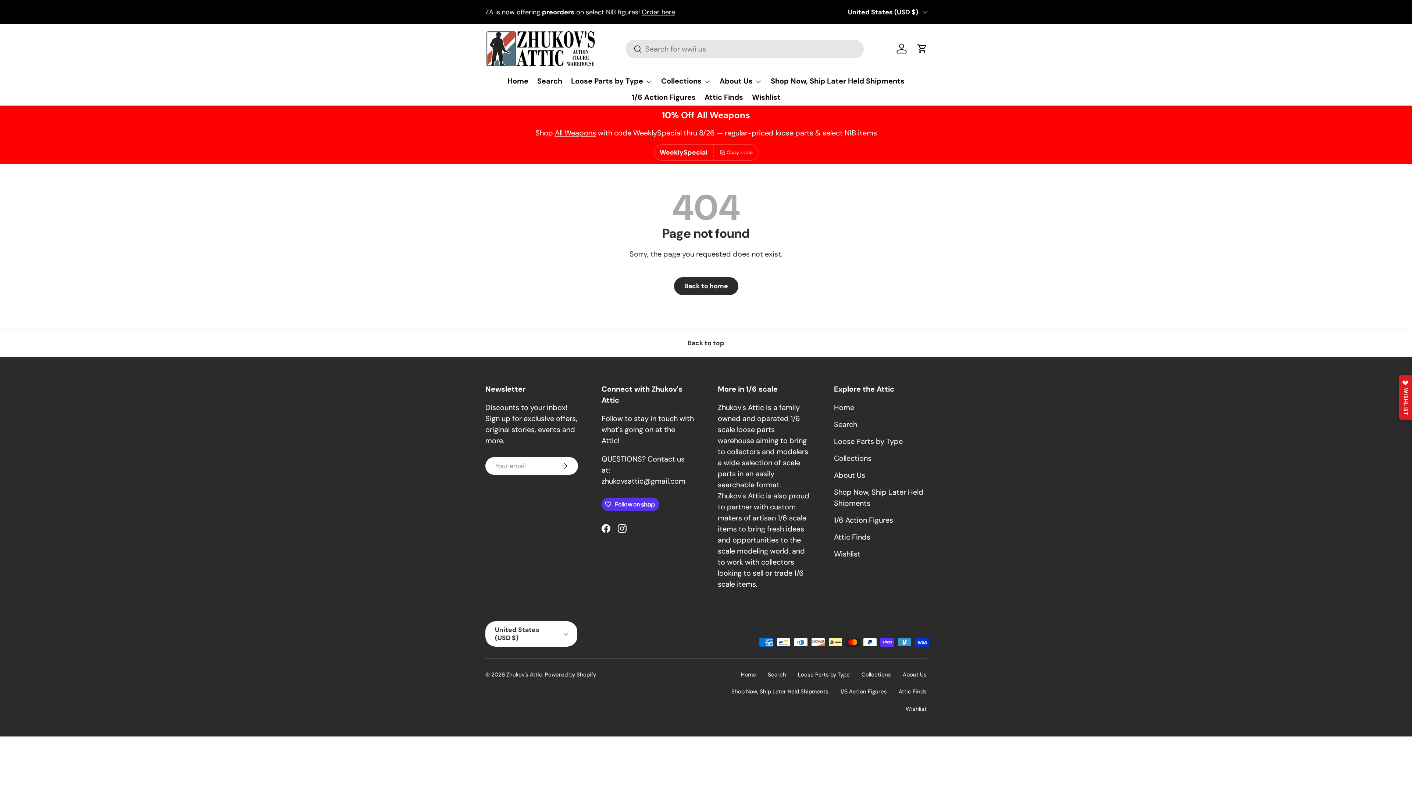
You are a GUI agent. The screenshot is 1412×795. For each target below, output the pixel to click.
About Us (736, 81)
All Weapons (575, 133)
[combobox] (744, 49)
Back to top (706, 343)
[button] (922, 48)
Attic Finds (724, 97)
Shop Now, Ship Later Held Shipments (838, 81)
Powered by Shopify (570, 674)
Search (549, 81)
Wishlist (766, 97)
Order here (658, 12)
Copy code (740, 152)
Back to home (706, 286)
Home (517, 81)
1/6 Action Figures (664, 97)
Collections (681, 81)
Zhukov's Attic (524, 674)
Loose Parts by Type (607, 81)
